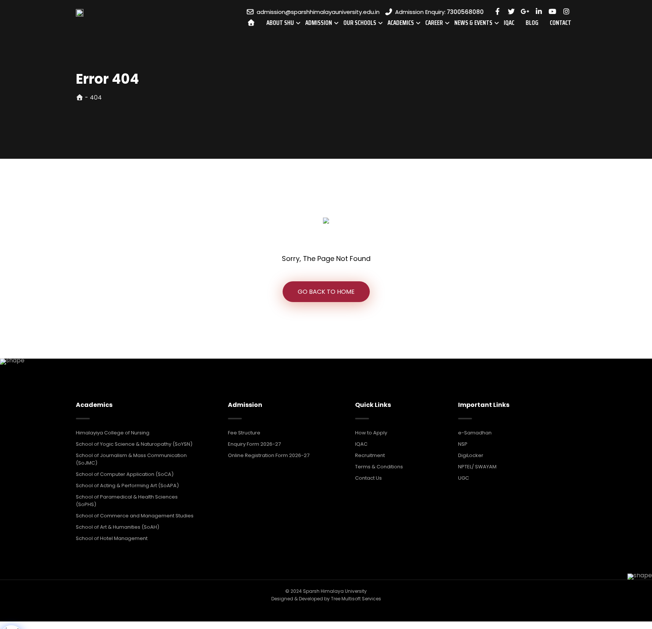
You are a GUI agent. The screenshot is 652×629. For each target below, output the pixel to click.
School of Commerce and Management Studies (135, 515)
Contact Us (368, 478)
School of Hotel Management (112, 538)
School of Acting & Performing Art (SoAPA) (127, 485)
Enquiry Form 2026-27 (254, 444)
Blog (532, 23)
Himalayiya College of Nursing (112, 432)
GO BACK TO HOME (326, 291)
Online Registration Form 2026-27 (268, 455)
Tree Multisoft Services (356, 598)
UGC (463, 478)
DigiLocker (470, 455)
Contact (560, 23)
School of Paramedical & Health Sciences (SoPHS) (127, 500)
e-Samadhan (475, 432)
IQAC (509, 23)
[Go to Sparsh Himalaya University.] (79, 97)
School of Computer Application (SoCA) (125, 474)
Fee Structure (244, 432)
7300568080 (465, 12)
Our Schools (359, 23)
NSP (462, 444)
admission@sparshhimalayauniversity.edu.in (318, 12)
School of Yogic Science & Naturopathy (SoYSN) (134, 444)
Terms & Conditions (379, 466)
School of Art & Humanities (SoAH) (117, 527)
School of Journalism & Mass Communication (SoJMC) (131, 459)
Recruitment (370, 455)
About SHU (280, 23)
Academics (401, 23)
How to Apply (371, 432)
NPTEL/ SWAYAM (477, 466)
